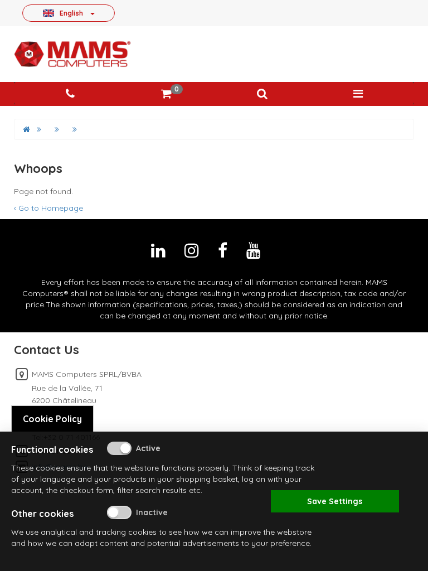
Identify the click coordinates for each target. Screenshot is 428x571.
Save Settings (334, 501)
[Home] (26, 129)
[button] (262, 94)
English (71, 13)
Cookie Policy (52, 418)
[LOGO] (72, 54)
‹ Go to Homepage (48, 208)
